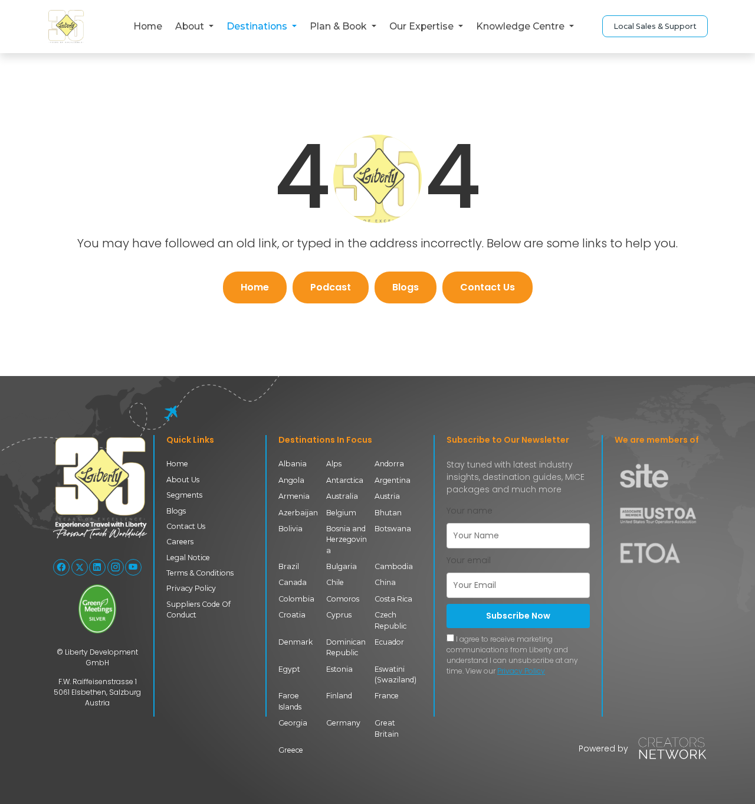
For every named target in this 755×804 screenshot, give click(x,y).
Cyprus (339, 614)
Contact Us (487, 287)
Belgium (341, 512)
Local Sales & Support (655, 26)
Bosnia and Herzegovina (346, 539)
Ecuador (389, 642)
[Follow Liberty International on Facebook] (61, 567)
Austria (387, 496)
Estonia (339, 669)
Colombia (296, 598)
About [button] (190, 26)
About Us (182, 479)
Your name (470, 511)
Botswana (393, 528)
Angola (291, 480)
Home (147, 26)
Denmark (295, 642)
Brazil (288, 566)
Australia (342, 496)
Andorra (389, 463)
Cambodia (394, 566)
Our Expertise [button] (422, 26)
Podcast (330, 287)
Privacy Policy (191, 588)
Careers (179, 541)
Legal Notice (188, 557)
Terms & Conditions (200, 572)
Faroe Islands (289, 701)
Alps (334, 463)
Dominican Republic (346, 647)
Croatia (292, 614)
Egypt (289, 669)
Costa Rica (393, 598)
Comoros (342, 598)
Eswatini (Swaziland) (395, 674)
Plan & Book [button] (339, 26)
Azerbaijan (298, 512)
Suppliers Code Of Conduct (198, 609)
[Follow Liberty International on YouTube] (133, 567)
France (387, 695)
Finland (339, 695)
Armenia (294, 496)
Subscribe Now (518, 616)
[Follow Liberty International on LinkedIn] (97, 567)
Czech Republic (390, 620)
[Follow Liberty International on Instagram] (115, 567)
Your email (469, 560)
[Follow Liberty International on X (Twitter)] (79, 567)
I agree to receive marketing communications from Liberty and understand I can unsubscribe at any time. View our (512, 655)
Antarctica (344, 480)
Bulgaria (341, 566)
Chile (335, 582)
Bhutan (388, 512)
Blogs (405, 287)
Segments (184, 495)
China (385, 582)
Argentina (393, 480)
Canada (292, 582)
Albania (292, 463)
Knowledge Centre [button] (521, 26)
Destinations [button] (258, 26)
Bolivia (290, 528)
